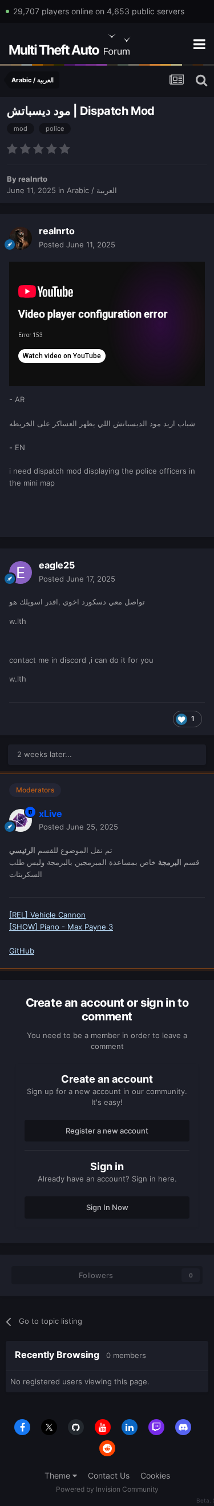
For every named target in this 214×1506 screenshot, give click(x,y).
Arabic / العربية (92, 190)
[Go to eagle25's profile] (20, 572)
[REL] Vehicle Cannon (47, 914)
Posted (77, 244)
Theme (58, 1475)
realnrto (32, 178)
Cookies (155, 1475)
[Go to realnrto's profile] (20, 238)
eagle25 (57, 565)
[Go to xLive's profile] (20, 820)
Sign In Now (107, 1207)
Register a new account (107, 1130)
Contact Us (109, 1475)
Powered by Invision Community (107, 1489)
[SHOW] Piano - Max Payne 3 (61, 926)
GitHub (21, 950)
